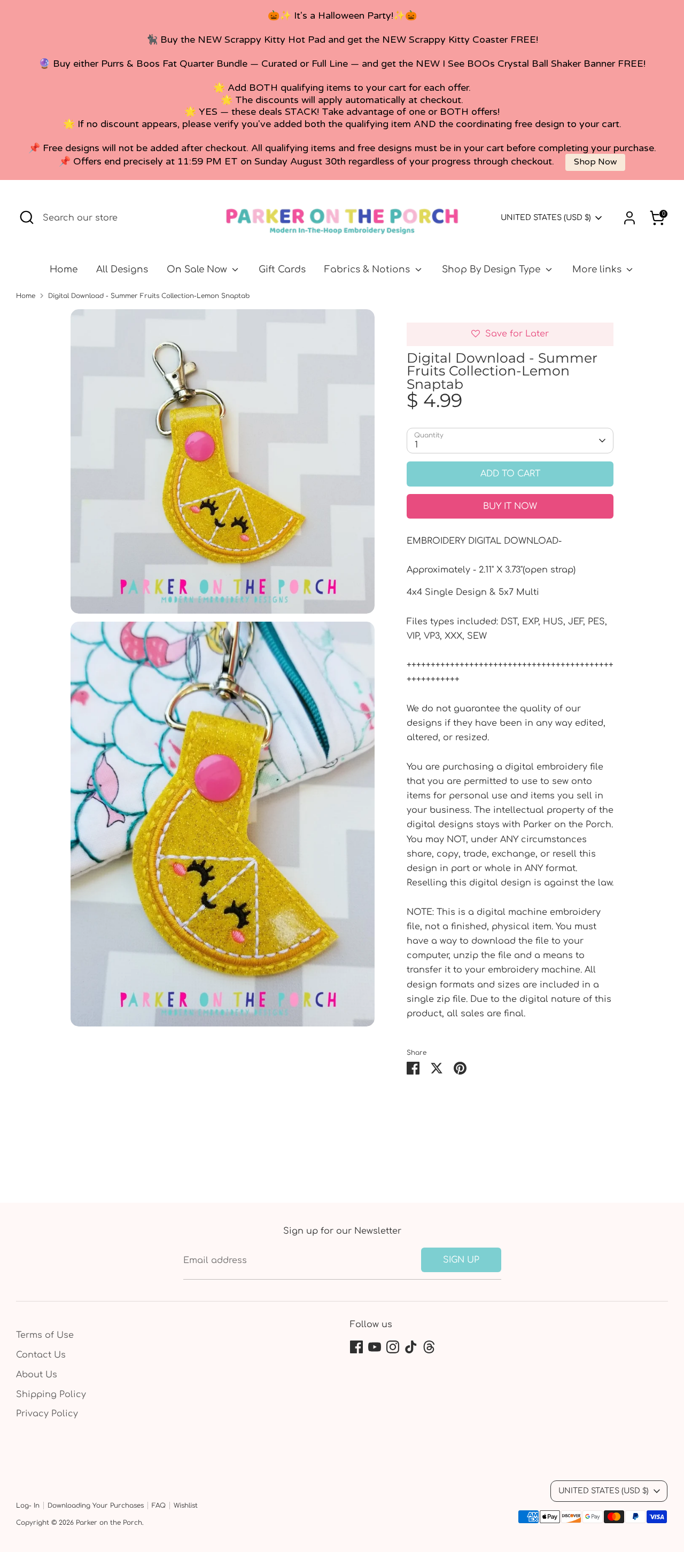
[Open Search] (26, 217)
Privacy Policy (47, 1413)
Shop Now (595, 162)
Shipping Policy (51, 1394)
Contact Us (41, 1355)
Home (63, 269)
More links (598, 269)
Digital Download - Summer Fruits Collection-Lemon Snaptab (149, 296)
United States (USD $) (546, 218)
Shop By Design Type (492, 269)
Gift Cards (282, 269)
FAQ (159, 1505)
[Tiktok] (411, 1347)
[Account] (629, 218)
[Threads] (429, 1347)
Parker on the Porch (109, 1522)
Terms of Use (45, 1335)
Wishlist (186, 1505)
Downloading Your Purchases (96, 1505)
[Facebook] (356, 1347)
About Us (36, 1374)
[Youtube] (374, 1347)
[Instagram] (392, 1347)
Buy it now (510, 506)
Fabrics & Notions (368, 269)
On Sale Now (198, 269)
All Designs (122, 269)
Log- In (28, 1505)
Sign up (461, 1260)
